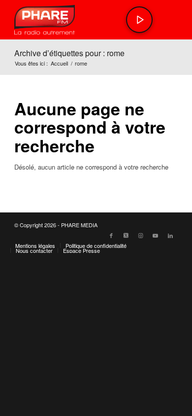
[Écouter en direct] (139, 19)
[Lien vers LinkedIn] (170, 235)
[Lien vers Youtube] (155, 235)
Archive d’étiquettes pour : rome (69, 53)
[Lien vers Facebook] (111, 235)
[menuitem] (35, 245)
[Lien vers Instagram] (140, 235)
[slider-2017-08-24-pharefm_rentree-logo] (79, 19)
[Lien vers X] (126, 235)
